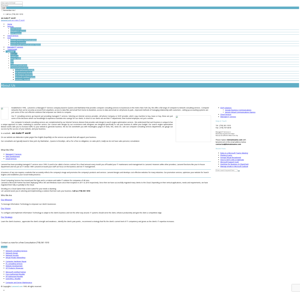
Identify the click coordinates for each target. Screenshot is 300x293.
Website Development (14, 266)
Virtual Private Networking (15, 257)
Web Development (13, 156)
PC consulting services (14, 264)
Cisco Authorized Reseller (15, 274)
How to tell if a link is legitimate (232, 160)
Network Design (12, 253)
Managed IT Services (13, 154)
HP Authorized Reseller (14, 276)
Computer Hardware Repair (16, 261)
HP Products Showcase (14, 268)
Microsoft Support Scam (229, 162)
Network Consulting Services (16, 251)
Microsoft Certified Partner (16, 272)
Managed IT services (228, 117)
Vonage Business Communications (238, 110)
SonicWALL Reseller (13, 279)
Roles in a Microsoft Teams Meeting (234, 153)
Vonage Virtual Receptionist (230, 157)
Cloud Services (11, 159)
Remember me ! (9, 10)
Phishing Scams (226, 155)
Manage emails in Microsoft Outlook (234, 166)
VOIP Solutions (226, 108)
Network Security (12, 255)
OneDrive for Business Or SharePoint (234, 164)
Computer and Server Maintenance (19, 282)
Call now (4, 247)
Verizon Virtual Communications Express (240, 112)
